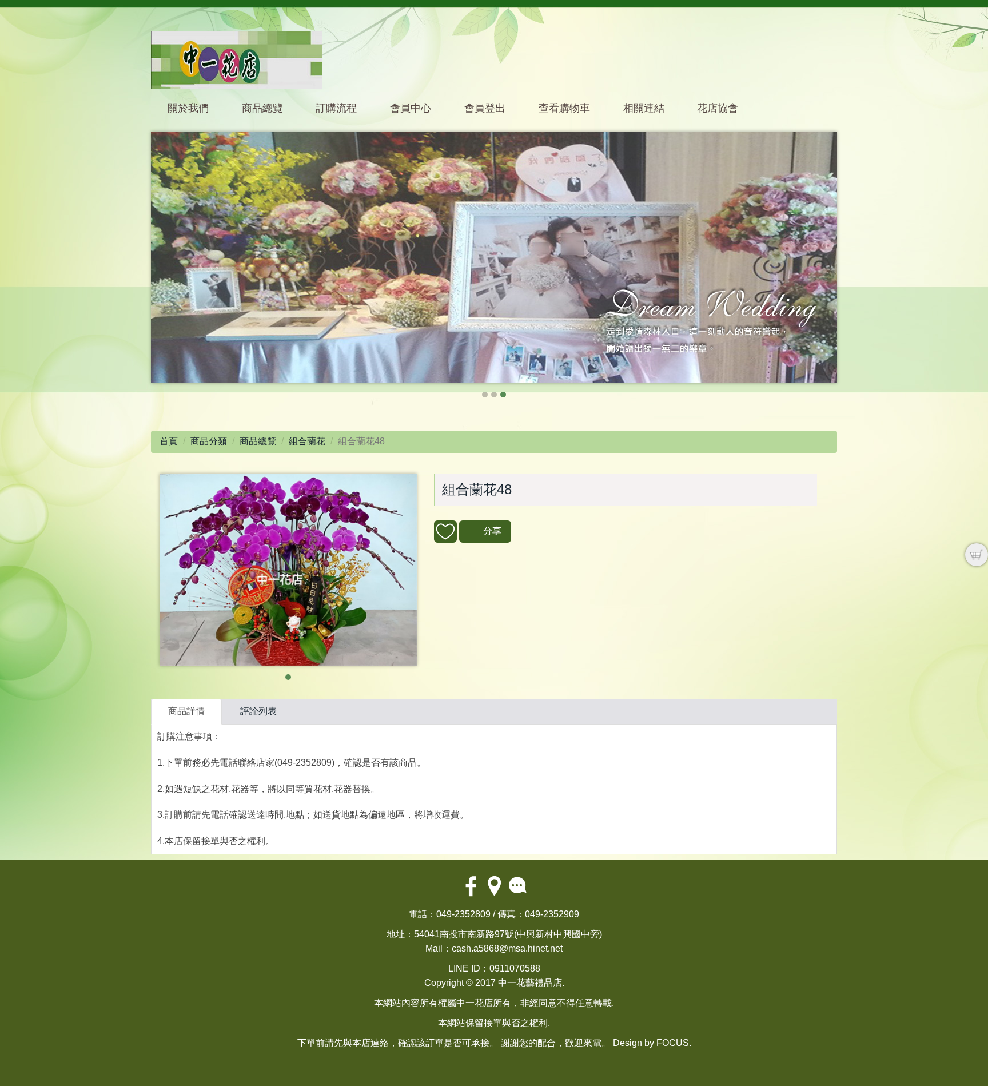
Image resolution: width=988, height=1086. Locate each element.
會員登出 (484, 108)
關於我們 (188, 108)
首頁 (169, 441)
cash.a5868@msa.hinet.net (507, 948)
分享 (492, 531)
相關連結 (643, 108)
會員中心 (410, 108)
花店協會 (717, 108)
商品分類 (208, 441)
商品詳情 (186, 711)
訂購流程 (336, 108)
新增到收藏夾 (445, 531)
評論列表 (258, 711)
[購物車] (976, 554)
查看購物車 (564, 108)
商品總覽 (262, 108)
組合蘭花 (307, 441)
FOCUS (672, 1043)
